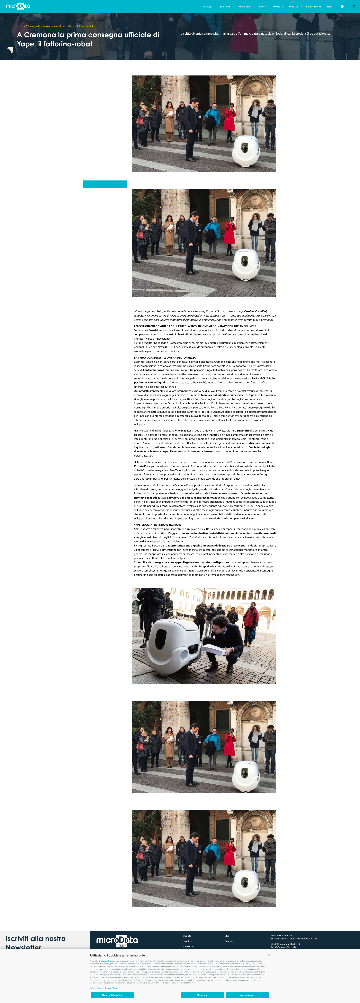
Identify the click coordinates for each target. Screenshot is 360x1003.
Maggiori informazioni (112, 995)
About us (293, 6)
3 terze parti (104, 961)
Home (20, 26)
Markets (207, 6)
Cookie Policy (111, 988)
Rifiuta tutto (202, 995)
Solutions (225, 6)
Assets (261, 6)
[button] (269, 955)
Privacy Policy (96, 988)
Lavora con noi (314, 6)
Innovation (244, 6)
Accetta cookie (247, 995)
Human (277, 6)
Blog (329, 6)
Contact (342, 7)
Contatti (229, 941)
